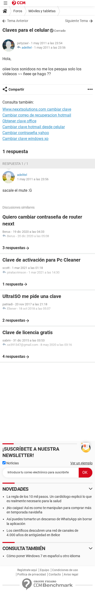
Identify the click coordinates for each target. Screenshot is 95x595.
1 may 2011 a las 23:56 (50, 47)
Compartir (16, 89)
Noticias (12, 463)
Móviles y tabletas (42, 11)
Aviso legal (71, 574)
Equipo (44, 570)
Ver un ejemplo (81, 463)
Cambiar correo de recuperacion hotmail (36, 115)
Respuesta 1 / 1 (15, 164)
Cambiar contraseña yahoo (25, 132)
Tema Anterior (17, 21)
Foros (17, 11)
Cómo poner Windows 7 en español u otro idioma (43, 556)
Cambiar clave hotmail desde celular (33, 127)
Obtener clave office (19, 121)
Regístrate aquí (27, 570)
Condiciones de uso (65, 570)
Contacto (55, 574)
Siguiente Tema (76, 21)
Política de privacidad (31, 574)
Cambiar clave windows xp (25, 138)
